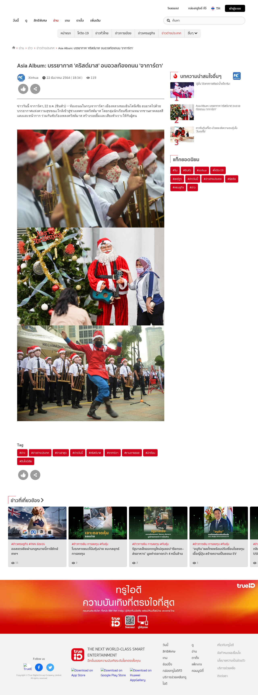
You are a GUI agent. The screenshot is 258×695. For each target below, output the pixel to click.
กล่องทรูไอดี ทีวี (197, 8)
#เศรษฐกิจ (178, 187)
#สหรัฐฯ (177, 179)
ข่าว (30, 48)
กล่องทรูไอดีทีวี (172, 670)
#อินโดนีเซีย (26, 461)
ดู (26, 20)
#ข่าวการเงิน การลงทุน (86, 544)
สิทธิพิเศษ (40, 20)
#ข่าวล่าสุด (61, 453)
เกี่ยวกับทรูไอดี (225, 645)
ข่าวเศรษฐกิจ (146, 33)
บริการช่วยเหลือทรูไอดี (174, 680)
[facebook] (39, 667)
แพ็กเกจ (197, 664)
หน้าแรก (66, 33)
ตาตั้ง (80, 20)
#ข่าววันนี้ (78, 453)
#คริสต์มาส (95, 453)
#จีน (175, 170)
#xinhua (202, 170)
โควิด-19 (83, 33)
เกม (67, 20)
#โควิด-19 (218, 170)
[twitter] (50, 667)
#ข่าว (22, 453)
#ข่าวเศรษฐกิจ (20, 544)
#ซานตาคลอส (131, 453)
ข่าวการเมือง (123, 33)
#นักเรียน (150, 453)
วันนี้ (16, 20)
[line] (28, 667)
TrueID (25, 8)
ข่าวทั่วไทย (101, 33)
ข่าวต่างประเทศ (171, 33)
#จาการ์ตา (112, 453)
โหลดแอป (173, 8)
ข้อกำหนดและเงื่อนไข (229, 653)
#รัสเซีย (232, 179)
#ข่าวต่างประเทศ (40, 453)
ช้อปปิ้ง (167, 664)
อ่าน (55, 20)
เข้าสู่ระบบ (235, 8)
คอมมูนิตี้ (198, 670)
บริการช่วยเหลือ (226, 668)
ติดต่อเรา (222, 676)
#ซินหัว (187, 170)
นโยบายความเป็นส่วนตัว (231, 661)
